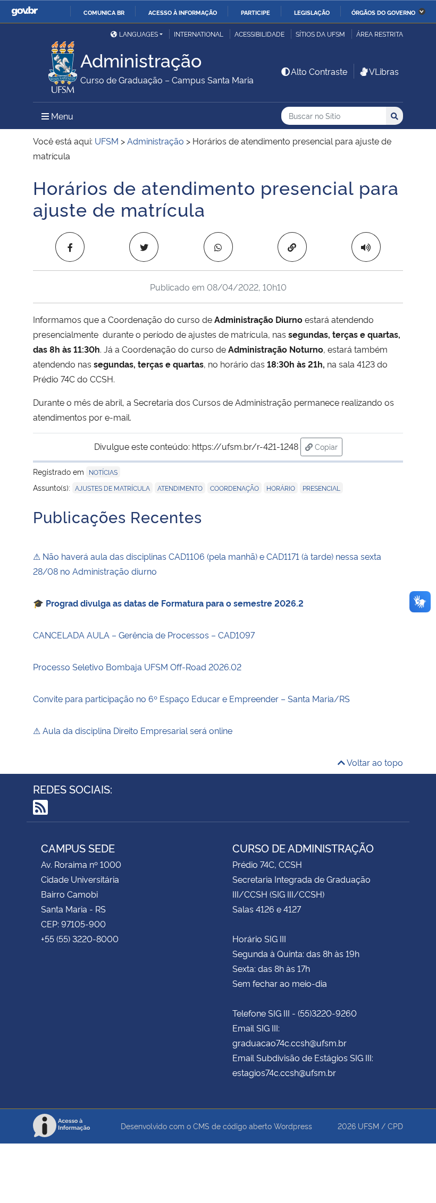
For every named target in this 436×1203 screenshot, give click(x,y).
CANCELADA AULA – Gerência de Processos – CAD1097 (144, 635)
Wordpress (293, 1126)
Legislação (312, 12)
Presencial (321, 487)
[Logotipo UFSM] (56, 64)
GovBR (24, 11)
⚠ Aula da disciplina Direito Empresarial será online (132, 730)
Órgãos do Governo (383, 12)
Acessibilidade (259, 33)
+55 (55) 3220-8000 (80, 938)
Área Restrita (379, 33)
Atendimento (180, 487)
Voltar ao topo (374, 762)
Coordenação (234, 487)
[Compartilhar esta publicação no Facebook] (70, 247)
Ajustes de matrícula (112, 487)
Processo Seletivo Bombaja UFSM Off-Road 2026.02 (137, 666)
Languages (138, 33)
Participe (255, 12)
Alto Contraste (319, 71)
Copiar (327, 446)
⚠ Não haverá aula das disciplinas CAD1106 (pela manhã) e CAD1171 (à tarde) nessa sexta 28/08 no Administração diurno (207, 563)
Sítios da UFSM (320, 33)
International (198, 33)
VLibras (384, 71)
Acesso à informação (182, 12)
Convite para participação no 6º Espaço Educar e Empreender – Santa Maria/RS (191, 698)
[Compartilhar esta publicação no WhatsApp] (218, 247)
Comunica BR (103, 12)
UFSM (368, 1126)
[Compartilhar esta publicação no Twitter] (143, 247)
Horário (280, 487)
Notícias (103, 471)
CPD (395, 1126)
